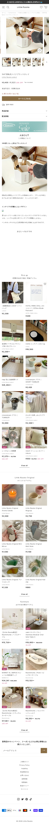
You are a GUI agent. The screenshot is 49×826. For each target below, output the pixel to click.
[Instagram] (18, 799)
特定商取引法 (24, 772)
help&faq (24, 768)
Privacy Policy (24, 765)
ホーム (4, 13)
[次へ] (45, 62)
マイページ (24, 789)
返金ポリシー (24, 786)
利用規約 (24, 782)
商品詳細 (5, 111)
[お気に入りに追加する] (39, 50)
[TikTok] (31, 799)
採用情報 (24, 779)
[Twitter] (22, 799)
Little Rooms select (9, 77)
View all (24, 465)
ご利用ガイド (24, 762)
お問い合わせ (24, 775)
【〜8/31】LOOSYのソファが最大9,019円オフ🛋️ (24, 2)
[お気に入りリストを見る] (41, 7)
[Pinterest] (26, 799)
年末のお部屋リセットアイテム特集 (29, 13)
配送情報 (5, 116)
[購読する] (44, 750)
